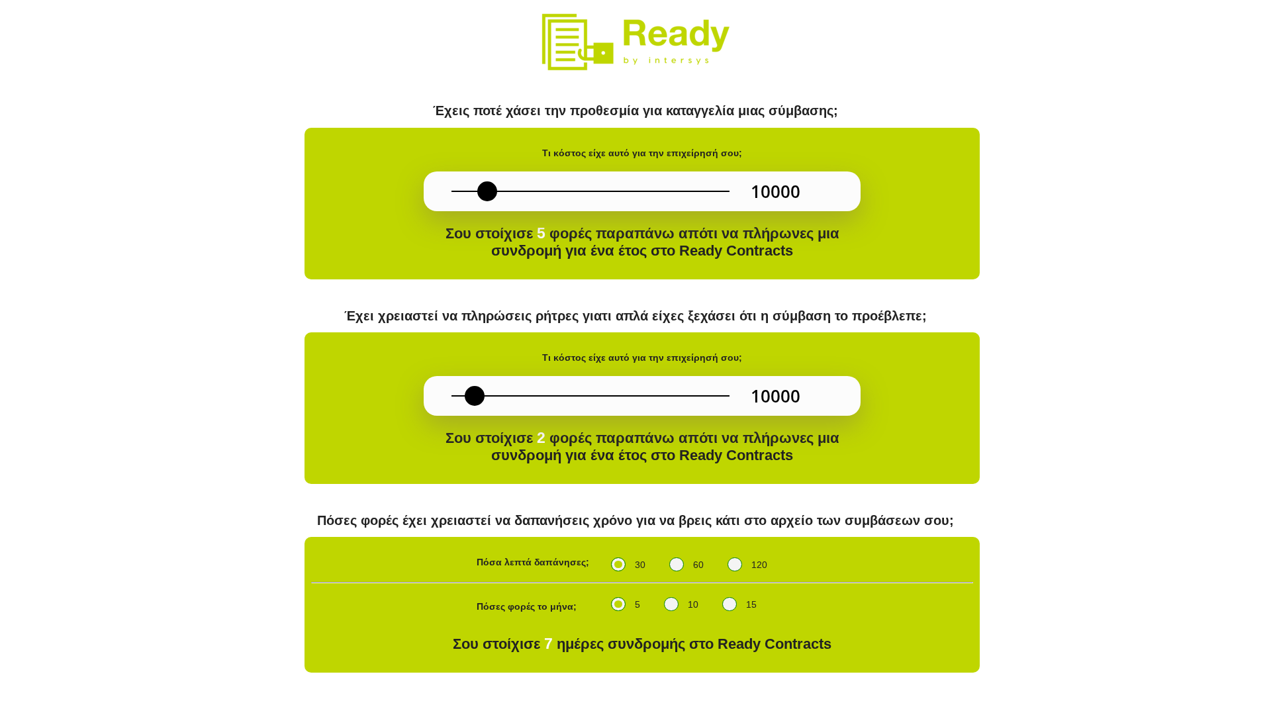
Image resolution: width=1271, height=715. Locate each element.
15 (751, 604)
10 (693, 604)
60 (698, 564)
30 (640, 564)
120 (759, 564)
